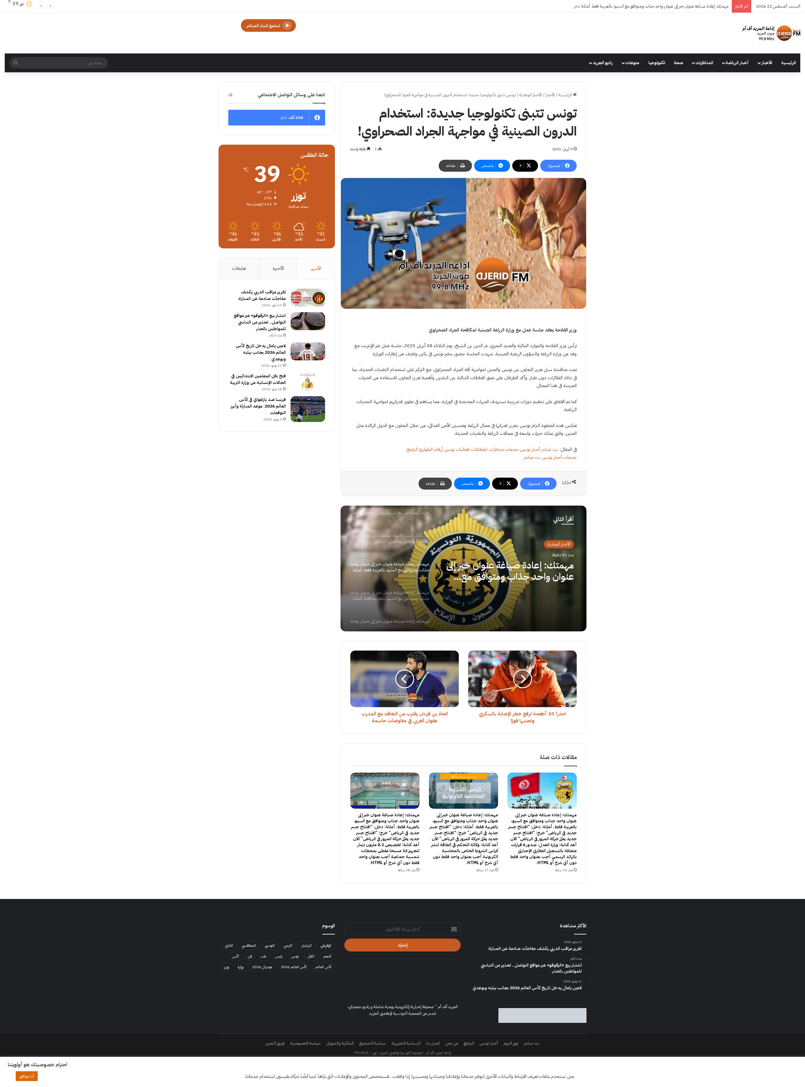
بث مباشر (549, 449)
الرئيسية (788, 62)
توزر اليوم (510, 1043)
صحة (678, 62)
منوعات (632, 62)
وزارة (240, 967)
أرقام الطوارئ (431, 449)
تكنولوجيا (656, 62)
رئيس (278, 956)
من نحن (452, 1043)
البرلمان (306, 945)
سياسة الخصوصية (305, 1043)
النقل (311, 956)
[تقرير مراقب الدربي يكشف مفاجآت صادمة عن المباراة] (308, 298)
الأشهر (316, 268)
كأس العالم (323, 967)
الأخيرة (278, 268)
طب (263, 956)
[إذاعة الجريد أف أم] (771, 33)
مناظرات (496, 449)
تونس (295, 956)
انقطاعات (479, 449)
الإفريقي (325, 945)
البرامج (412, 449)
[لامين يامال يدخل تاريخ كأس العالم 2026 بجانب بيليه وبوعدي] (308, 351)
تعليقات (239, 268)
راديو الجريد (603, 62)
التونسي (270, 945)
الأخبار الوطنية (530, 95)
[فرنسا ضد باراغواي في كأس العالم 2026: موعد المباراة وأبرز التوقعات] (308, 409)
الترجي (288, 945)
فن (250, 956)
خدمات (512, 449)
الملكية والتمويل (340, 1043)
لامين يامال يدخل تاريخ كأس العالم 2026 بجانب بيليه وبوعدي (261, 352)
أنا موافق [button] (26, 1076)
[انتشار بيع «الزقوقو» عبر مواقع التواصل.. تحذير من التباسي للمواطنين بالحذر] (308, 321)
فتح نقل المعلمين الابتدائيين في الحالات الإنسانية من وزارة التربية (258, 379)
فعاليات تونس (456, 449)
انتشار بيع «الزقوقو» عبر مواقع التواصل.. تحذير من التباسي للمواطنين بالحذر (260, 322)
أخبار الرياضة (737, 62)
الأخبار (766, 62)
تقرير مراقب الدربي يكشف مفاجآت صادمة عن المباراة (262, 295)
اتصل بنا (433, 1043)
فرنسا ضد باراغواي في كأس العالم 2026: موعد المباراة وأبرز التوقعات (258, 406)
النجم (327, 956)
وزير (226, 967)
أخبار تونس (530, 449)
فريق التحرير (275, 1043)
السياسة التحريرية (405, 1043)
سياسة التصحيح (372, 1043)
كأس (235, 956)
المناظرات (704, 62)
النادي (229, 945)
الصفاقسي (249, 945)
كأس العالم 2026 (294, 967)
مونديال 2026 (262, 967)
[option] (463, 568)
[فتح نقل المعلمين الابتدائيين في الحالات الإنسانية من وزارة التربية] (308, 382)
